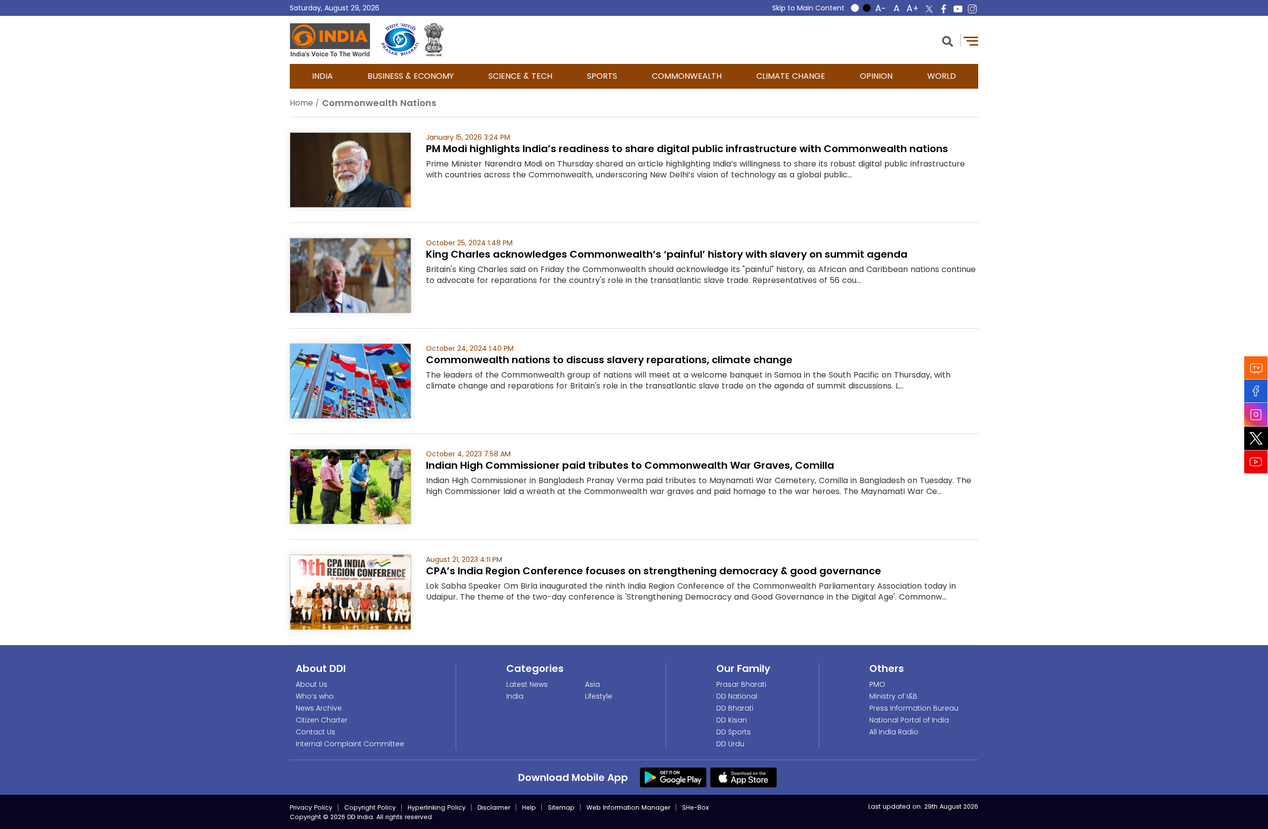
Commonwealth (687, 76)
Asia (592, 684)
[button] (947, 40)
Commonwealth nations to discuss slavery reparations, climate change (609, 360)
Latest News (527, 684)
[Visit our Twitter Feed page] (1256, 438)
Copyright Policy (370, 807)
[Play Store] (673, 777)
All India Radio (893, 732)
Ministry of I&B (893, 696)
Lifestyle (598, 696)
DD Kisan (731, 720)
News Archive (319, 708)
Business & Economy (411, 76)
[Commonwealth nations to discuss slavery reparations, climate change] (350, 380)
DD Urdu (730, 744)
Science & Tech (520, 76)
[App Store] (743, 777)
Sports (602, 76)
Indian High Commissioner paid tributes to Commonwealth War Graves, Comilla (630, 465)
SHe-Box (695, 807)
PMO (877, 684)
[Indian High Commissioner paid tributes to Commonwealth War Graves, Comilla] (350, 486)
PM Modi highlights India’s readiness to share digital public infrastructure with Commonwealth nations (687, 149)
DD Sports (733, 732)
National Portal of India (909, 720)
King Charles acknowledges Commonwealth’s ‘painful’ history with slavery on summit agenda (666, 254)
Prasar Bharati (741, 684)
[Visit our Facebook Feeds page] (1256, 390)
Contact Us (315, 732)
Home (301, 103)
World (941, 76)
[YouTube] (1256, 461)
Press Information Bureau (913, 708)
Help (529, 807)
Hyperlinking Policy (437, 807)
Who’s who (315, 696)
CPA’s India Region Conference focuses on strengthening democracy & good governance (653, 571)
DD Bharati (734, 708)
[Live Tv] (1256, 367)
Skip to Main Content (808, 8)
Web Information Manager (628, 807)
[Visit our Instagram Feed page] (1256, 414)
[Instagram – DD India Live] (972, 9)
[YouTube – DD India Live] (958, 9)
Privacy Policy (311, 807)
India (322, 76)
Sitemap (561, 807)
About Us (311, 684)
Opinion (876, 76)
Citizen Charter (322, 720)
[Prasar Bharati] (400, 39)
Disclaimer (493, 807)
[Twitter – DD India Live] (929, 9)
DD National (736, 696)
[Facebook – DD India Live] (944, 9)
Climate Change (790, 76)
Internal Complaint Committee (350, 744)
